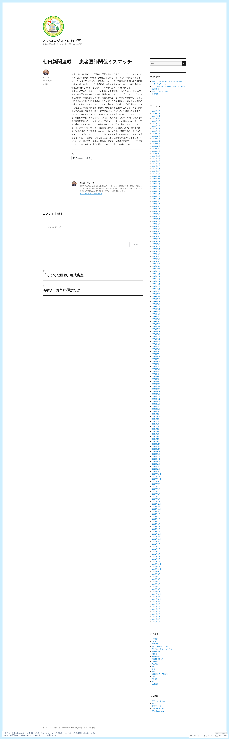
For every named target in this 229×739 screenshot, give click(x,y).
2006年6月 (156, 579)
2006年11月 (156, 567)
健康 (153, 671)
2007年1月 (156, 562)
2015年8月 (156, 304)
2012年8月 (156, 394)
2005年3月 (156, 617)
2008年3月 (156, 527)
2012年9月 (156, 391)
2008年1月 (156, 532)
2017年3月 (156, 256)
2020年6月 (156, 161)
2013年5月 (156, 371)
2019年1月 (156, 201)
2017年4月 (156, 254)
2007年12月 (156, 534)
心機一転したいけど (159, 84)
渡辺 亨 (46, 77)
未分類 (45, 84)
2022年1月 (156, 131)
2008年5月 (156, 522)
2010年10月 (156, 449)
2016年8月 (156, 274)
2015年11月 (156, 296)
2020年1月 (156, 174)
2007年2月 (156, 559)
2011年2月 (156, 439)
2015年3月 (156, 316)
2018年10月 (156, 209)
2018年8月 (156, 214)
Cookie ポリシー (52, 735)
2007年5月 (156, 552)
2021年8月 (156, 136)
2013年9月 (156, 361)
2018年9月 (156, 211)
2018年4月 (156, 224)
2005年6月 (156, 609)
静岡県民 (155, 661)
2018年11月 (156, 206)
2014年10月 (156, 329)
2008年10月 (156, 509)
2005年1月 (156, 622)
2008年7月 (156, 517)
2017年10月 (156, 239)
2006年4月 (156, 584)
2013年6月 (156, 369)
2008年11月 (156, 507)
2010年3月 (156, 466)
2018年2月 (156, 229)
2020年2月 (156, 171)
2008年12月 (156, 504)
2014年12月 (156, 324)
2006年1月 (156, 592)
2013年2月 (156, 379)
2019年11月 (156, 179)
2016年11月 (156, 266)
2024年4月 (156, 111)
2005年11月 (156, 597)
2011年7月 (156, 426)
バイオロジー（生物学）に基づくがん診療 (167, 81)
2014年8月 (156, 334)
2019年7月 (156, 186)
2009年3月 (156, 497)
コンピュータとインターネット (163, 649)
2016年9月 (156, 271)
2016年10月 (156, 269)
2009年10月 (156, 479)
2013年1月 (155, 381)
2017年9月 (156, 241)
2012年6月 (156, 399)
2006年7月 (156, 577)
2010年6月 (156, 459)
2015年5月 (156, 311)
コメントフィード (158, 709)
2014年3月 (156, 346)
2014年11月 (156, 326)
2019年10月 (156, 181)
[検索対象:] (166, 63)
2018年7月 (156, 216)
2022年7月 (156, 124)
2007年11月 (156, 537)
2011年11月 (156, 416)
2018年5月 (156, 221)
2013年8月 (156, 364)
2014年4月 (156, 344)
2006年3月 (156, 587)
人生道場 (155, 684)
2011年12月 (156, 414)
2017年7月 (156, 246)
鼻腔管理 (155, 94)
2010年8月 (156, 454)
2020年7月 (156, 159)
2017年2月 (156, 259)
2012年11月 (156, 386)
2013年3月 (156, 376)
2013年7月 (156, 366)
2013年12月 (156, 354)
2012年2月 (156, 409)
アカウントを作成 (158, 701)
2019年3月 (156, 196)
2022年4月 (156, 126)
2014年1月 (156, 351)
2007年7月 (156, 547)
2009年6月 (156, 489)
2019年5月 (156, 191)
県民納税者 (156, 651)
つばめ (154, 641)
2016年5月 (156, 281)
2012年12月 (156, 384)
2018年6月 (156, 219)
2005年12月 (156, 594)
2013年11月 (156, 356)
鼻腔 (153, 669)
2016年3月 (156, 286)
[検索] (184, 63)
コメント (135, 244)
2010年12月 (156, 444)
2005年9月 (156, 602)
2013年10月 (156, 359)
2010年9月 (156, 451)
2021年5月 (156, 144)
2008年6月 (156, 519)
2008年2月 (156, 529)
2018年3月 (156, 226)
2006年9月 (156, 572)
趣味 (153, 666)
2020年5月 (156, 164)
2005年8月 (156, 604)
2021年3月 (156, 149)
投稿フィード (156, 706)
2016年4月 (156, 284)
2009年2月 (156, 499)
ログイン (155, 704)
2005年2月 (156, 619)
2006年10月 (156, 569)
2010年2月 (156, 469)
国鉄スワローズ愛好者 (160, 674)
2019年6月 (156, 189)
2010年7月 (156, 456)
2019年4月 (156, 194)
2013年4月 (156, 374)
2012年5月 (156, 401)
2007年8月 (156, 544)
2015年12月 (156, 294)
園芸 (153, 676)
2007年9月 (156, 542)
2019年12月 (156, 176)
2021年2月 (156, 151)
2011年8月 (156, 424)
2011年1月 (155, 441)
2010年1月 (156, 472)
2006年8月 (156, 574)
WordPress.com (158, 711)
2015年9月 (156, 301)
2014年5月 (156, 341)
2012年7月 (156, 396)
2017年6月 (156, 249)
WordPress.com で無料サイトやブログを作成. (78, 728)
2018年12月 (156, 204)
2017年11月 (156, 236)
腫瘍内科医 (156, 656)
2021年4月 (156, 146)
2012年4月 (156, 404)
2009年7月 (156, 487)
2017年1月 (156, 261)
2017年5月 (156, 251)
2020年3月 (156, 169)
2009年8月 (156, 484)
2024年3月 (156, 114)
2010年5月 (156, 461)
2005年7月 (156, 607)
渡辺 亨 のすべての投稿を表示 (91, 193)
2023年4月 (156, 116)
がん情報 (155, 639)
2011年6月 (156, 429)
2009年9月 (156, 482)
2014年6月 (156, 339)
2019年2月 (156, 199)
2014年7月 (156, 336)
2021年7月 (156, 139)
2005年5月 (156, 612)
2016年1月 (156, 291)
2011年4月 (156, 434)
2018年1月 (156, 231)
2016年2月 (156, 289)
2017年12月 (156, 234)
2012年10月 (156, 389)
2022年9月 (156, 119)
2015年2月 (156, 319)
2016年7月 (156, 276)
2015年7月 (156, 306)
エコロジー (156, 644)
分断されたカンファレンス (161, 91)
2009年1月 (156, 502)
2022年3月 (156, 129)
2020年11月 (156, 156)
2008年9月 (156, 512)
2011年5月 (156, 431)
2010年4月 (156, 464)
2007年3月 (156, 557)
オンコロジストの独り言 (62, 40)
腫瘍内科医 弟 (157, 659)
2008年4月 (156, 524)
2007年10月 (156, 539)
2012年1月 (156, 411)
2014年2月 (156, 349)
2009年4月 (156, 494)
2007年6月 (156, 549)
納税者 (154, 654)
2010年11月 (156, 446)
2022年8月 (156, 121)
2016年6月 (156, 279)
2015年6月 (156, 309)
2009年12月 (156, 474)
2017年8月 (156, 244)
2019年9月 (156, 184)
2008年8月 (156, 514)
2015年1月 (156, 321)
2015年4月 (156, 314)
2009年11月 (156, 477)
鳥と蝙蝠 (155, 664)
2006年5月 (156, 582)
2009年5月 (156, 492)
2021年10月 (156, 134)
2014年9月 (156, 331)
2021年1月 (156, 154)
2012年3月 (156, 406)
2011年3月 (155, 436)
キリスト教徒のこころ (160, 646)
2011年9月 (156, 421)
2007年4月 (156, 554)
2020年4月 (156, 166)
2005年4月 (156, 614)
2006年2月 (156, 589)
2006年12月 (156, 564)
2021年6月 (156, 141)
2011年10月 (156, 419)
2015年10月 (156, 299)
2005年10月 (156, 599)
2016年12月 (156, 264)
